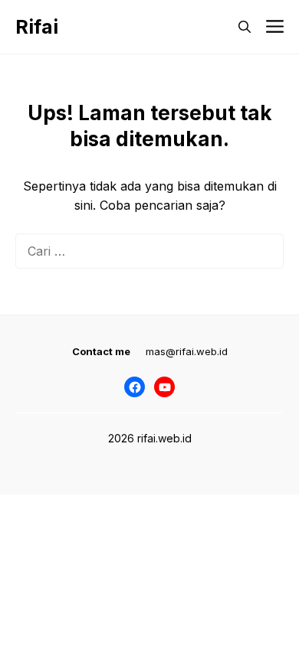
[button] (244, 27)
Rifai (36, 26)
